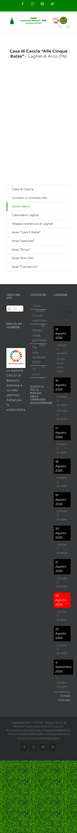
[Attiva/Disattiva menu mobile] (68, 26)
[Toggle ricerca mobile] (60, 26)
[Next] (70, 312)
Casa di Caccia (22, 189)
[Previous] (56, 312)
